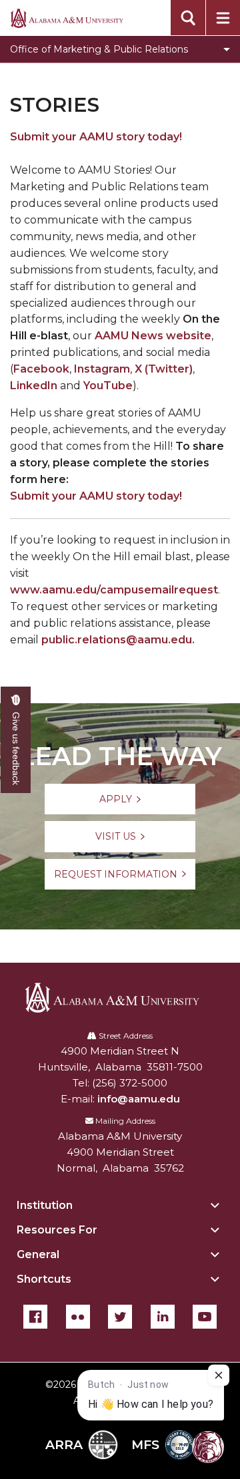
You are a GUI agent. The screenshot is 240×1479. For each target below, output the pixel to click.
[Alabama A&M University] (120, 998)
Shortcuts (44, 1279)
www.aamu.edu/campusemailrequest (114, 589)
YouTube (108, 385)
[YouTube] (205, 1317)
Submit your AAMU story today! (96, 136)
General (38, 1254)
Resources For (57, 1230)
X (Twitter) (164, 369)
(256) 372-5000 (129, 1082)
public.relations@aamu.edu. (118, 639)
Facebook (41, 369)
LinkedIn (33, 385)
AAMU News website (153, 335)
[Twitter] (120, 1317)
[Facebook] (35, 1317)
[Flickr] (78, 1317)
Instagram (102, 369)
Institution (45, 1205)
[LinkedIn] (163, 1317)
